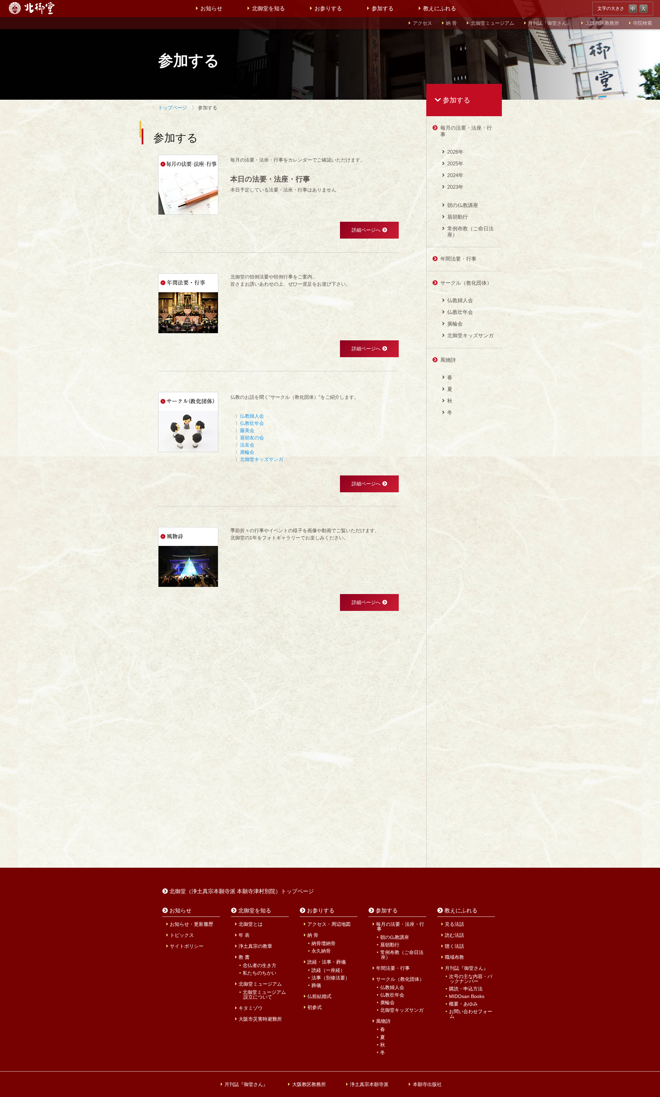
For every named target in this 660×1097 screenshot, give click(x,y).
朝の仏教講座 (462, 205)
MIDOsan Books (466, 996)
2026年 (455, 152)
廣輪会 (247, 452)
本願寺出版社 (427, 1084)
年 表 (244, 935)
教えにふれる (439, 8)
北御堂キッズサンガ (261, 459)
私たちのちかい (259, 973)
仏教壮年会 (252, 423)
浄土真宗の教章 (255, 946)
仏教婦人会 (252, 416)
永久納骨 (321, 951)
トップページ (172, 107)
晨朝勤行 (457, 217)
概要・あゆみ (463, 1004)
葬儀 (316, 985)
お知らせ (211, 8)
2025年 (455, 163)
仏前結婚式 (319, 996)
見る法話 (454, 924)
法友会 (247, 445)
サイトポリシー (187, 946)
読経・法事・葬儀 (326, 962)
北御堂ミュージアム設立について (264, 994)
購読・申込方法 (466, 988)
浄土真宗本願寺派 (369, 1084)
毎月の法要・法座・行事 (466, 131)
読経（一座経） (328, 970)
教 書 (244, 957)
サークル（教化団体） (466, 283)
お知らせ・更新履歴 (191, 924)
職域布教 (454, 957)
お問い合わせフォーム (470, 1014)
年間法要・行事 (458, 259)
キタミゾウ (251, 1008)
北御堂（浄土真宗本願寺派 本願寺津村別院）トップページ (241, 891)
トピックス (182, 935)
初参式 (314, 1007)
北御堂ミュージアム (492, 23)
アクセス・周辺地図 (329, 924)
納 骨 (451, 23)
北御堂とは (251, 924)
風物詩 (448, 360)
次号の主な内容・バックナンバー (470, 979)
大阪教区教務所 (602, 23)
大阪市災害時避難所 (260, 1019)
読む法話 (454, 935)
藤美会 (247, 430)
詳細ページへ (366, 230)
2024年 (455, 175)
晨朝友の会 (252, 437)
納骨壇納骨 (323, 943)
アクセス (422, 23)
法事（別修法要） (330, 977)
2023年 (455, 187)
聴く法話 (454, 946)
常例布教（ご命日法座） (470, 232)
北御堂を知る (268, 8)
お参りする (328, 8)
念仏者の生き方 (259, 965)
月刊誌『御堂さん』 (549, 23)
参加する (383, 8)
